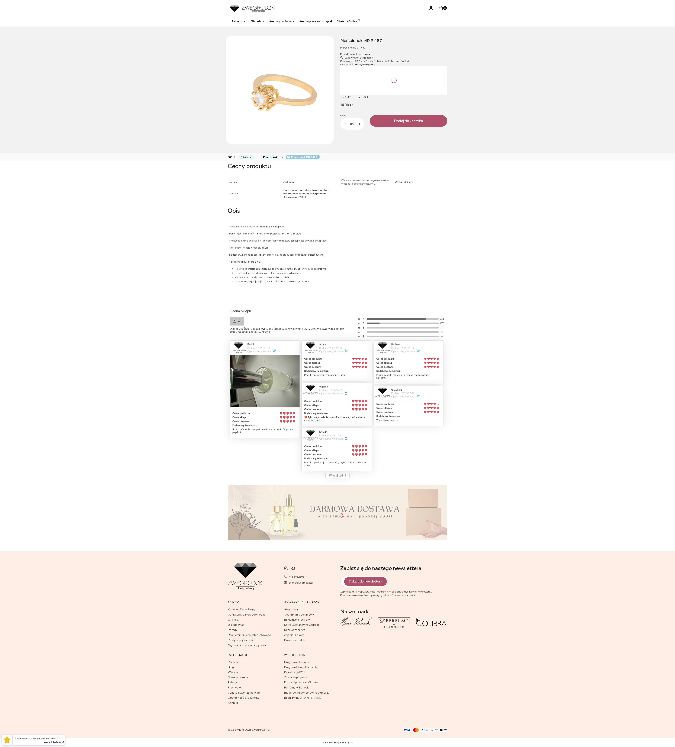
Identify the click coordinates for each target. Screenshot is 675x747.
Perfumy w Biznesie (296, 687)
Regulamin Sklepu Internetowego (249, 635)
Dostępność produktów (243, 697)
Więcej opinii (337, 475)
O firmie (233, 619)
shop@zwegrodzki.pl (301, 582)
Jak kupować (236, 624)
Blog (231, 667)
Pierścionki (270, 157)
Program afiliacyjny (296, 662)
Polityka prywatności (241, 640)
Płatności (234, 662)
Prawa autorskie (294, 640)
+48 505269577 (298, 576)
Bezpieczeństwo (295, 630)
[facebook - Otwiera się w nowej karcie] (293, 568)
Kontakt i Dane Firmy (241, 609)
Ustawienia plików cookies (245, 614)
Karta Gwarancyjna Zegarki (301, 624)
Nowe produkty (238, 677)
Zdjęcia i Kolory (294, 635)
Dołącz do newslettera (365, 581)
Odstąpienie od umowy (299, 614)
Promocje (234, 687)
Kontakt (233, 702)
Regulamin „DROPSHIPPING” (303, 697)
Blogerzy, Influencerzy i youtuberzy (306, 692)
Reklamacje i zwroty (297, 619)
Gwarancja (291, 609)
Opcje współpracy (296, 677)
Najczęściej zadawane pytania (247, 645)
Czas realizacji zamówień (244, 692)
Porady (232, 630)
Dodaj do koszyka (408, 121)
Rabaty (232, 682)
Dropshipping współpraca (301, 682)
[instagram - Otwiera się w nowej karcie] (286, 568)
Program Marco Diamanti (300, 667)
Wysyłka (233, 672)
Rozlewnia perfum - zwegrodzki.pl (230, 157)
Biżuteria (246, 157)
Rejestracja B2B (294, 672)
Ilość (342, 115)
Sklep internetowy (336, 742)
